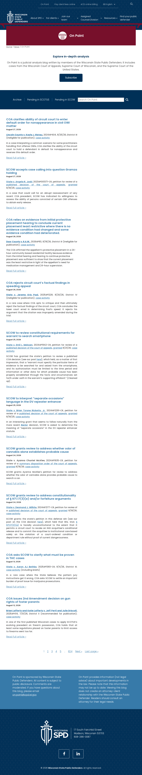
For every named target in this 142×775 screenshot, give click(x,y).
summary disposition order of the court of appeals (48, 463)
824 (70, 651)
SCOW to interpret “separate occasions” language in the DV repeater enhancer (35, 400)
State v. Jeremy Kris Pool (22, 294)
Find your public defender (128, 18)
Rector (24, 425)
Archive (17, 99)
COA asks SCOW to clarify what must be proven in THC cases (40, 556)
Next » (78, 651)
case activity (43, 137)
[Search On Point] (127, 99)
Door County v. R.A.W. (18, 241)
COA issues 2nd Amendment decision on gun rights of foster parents (38, 600)
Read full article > (16, 157)
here (39, 359)
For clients (51, 18)
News (16, 46)
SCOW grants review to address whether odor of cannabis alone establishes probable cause (40, 450)
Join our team (65, 18)
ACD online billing (89, 4)
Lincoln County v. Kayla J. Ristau (24, 134)
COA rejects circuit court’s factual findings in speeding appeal (38, 284)
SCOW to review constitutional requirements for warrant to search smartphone (40, 334)
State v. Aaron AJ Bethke (21, 566)
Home (9, 46)
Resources (110, 18)
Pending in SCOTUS (38, 99)
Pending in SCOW (65, 99)
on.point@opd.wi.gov (24, 694)
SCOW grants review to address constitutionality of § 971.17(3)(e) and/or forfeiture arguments (41, 497)
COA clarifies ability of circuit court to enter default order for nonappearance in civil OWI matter (38, 122)
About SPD (36, 18)
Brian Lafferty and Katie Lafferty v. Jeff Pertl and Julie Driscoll (41, 610)
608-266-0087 (82, 736)
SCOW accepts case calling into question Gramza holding (41, 171)
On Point (45, 4)
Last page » (91, 651)
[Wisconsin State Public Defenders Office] (54, 744)
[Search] (131, 4)
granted (72, 184)
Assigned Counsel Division (89, 18)
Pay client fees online (64, 4)
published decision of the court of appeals (35, 184)
